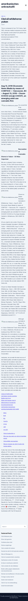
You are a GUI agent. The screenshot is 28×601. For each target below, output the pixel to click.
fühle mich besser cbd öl (8, 400)
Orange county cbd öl (7, 577)
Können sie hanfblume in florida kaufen (12, 574)
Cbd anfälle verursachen (10, 441)
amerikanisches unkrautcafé (10, 5)
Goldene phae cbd (6, 542)
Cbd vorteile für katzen (8, 548)
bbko (4, 413)
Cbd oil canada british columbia (10, 557)
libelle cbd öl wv (6, 398)
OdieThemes (14, 597)
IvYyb (5, 424)
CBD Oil (3, 16)
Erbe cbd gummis (6, 539)
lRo (4, 418)
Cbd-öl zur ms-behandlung (9, 582)
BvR (4, 415)
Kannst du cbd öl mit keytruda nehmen (12, 551)
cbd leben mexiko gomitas (9, 396)
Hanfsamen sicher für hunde (9, 560)
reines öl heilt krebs (7, 394)
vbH (4, 427)
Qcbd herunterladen (7, 585)
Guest (3, 24)
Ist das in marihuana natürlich (9, 563)
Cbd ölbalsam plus (6, 536)
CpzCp (5, 421)
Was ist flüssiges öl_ (7, 554)
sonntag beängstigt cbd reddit (10, 409)
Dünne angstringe (6, 545)
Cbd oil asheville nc (9, 433)
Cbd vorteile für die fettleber (9, 566)
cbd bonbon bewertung (8, 407)
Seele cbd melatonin (7, 580)
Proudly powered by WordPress (8, 596)
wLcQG (5, 429)
